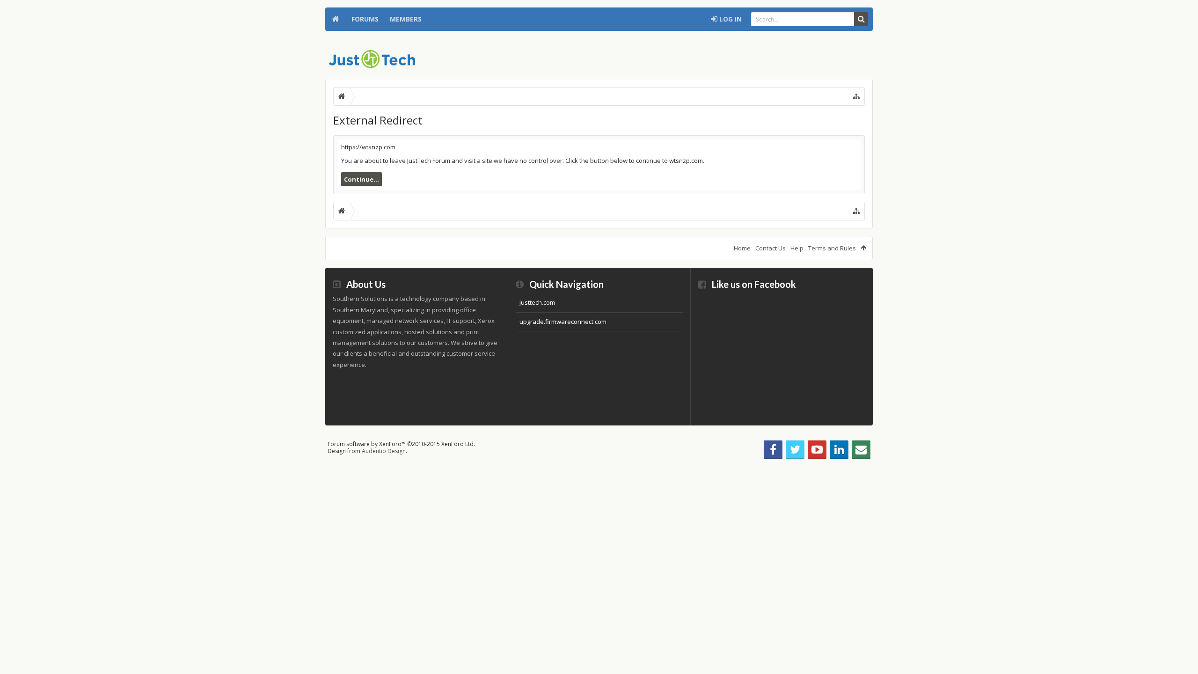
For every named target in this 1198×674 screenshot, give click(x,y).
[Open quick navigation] (856, 96)
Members (406, 19)
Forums (365, 19)
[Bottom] (1182, 656)
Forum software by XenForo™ (401, 444)
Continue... (361, 179)
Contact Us (770, 248)
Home (335, 19)
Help (797, 248)
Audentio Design (384, 451)
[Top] (1182, 637)
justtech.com (537, 302)
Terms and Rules (832, 248)
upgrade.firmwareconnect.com (562, 321)
